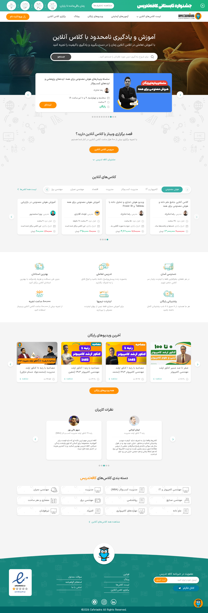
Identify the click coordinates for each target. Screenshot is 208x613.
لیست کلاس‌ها (122, 585)
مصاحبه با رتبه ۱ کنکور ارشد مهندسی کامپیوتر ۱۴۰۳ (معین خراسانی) (83, 370)
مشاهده (159, 379)
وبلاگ (76, 16)
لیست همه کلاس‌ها (28, 189)
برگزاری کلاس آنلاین (56, 16)
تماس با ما (77, 587)
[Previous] (180, 94)
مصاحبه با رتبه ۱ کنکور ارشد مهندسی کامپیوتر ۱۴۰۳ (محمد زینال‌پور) (128, 370)
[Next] (28, 94)
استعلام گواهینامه (73, 582)
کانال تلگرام (188, 588)
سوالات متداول (75, 577)
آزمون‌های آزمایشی (119, 16)
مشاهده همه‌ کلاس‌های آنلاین (105, 522)
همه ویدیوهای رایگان (104, 390)
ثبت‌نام (48, 105)
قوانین (126, 574)
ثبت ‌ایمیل (161, 580)
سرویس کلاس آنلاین (104, 149)
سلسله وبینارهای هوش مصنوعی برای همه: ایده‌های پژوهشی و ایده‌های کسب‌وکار (77, 81)
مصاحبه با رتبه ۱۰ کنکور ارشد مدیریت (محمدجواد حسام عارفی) (37, 370)
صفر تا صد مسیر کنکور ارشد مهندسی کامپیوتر (173, 370)
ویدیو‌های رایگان (95, 16)
